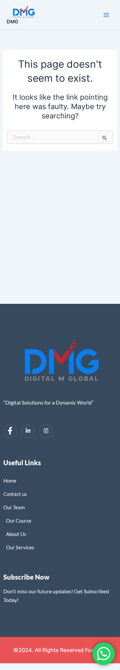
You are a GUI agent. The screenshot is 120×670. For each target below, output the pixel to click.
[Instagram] (46, 431)
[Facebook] (10, 431)
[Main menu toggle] (106, 15)
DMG (12, 22)
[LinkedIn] (28, 431)
